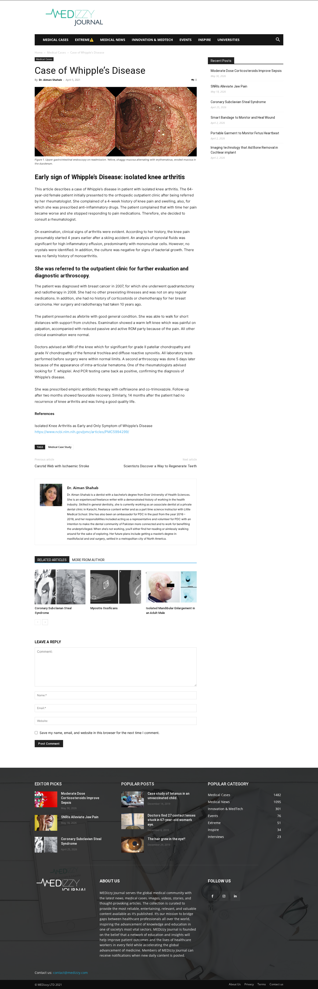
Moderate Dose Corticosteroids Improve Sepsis (246, 71)
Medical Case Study (59, 447)
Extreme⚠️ (84, 39)
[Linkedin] (235, 896)
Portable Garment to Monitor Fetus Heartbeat (245, 133)
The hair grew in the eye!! (166, 839)
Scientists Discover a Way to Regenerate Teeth (160, 466)
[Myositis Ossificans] (115, 586)
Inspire (204, 39)
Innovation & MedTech (152, 39)
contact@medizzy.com (70, 972)
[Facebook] (212, 896)
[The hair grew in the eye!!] (132, 845)
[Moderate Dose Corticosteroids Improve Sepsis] (46, 799)
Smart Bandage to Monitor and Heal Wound (243, 117)
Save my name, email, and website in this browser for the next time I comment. (99, 733)
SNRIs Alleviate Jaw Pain (229, 86)
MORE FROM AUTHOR (88, 560)
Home (39, 52)
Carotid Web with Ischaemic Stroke (62, 466)
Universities (228, 39)
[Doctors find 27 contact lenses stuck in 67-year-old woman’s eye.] (132, 821)
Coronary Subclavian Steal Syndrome (238, 102)
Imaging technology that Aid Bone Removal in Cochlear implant (244, 150)
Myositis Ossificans (104, 608)
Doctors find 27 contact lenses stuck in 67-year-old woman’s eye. (172, 820)
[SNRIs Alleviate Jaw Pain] (46, 823)
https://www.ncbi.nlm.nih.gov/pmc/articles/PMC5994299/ (82, 432)
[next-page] (45, 622)
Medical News (112, 39)
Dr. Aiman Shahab (50, 79)
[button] (277, 40)
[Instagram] (223, 896)
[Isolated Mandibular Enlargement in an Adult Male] (171, 586)
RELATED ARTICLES (52, 560)
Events (185, 39)
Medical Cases (55, 39)
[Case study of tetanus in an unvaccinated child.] (132, 799)
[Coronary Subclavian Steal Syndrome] (60, 586)
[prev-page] (38, 622)
